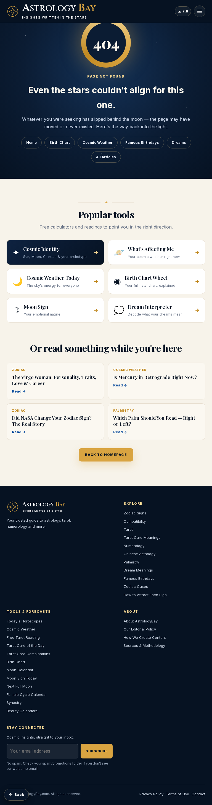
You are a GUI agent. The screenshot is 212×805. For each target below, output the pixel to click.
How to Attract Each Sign (145, 595)
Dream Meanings (138, 570)
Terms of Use (177, 794)
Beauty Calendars (22, 711)
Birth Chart (59, 142)
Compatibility (135, 521)
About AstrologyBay (141, 621)
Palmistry (131, 562)
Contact (198, 794)
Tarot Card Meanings (142, 537)
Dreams (179, 142)
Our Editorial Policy (140, 629)
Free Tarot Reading (23, 637)
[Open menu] (199, 11)
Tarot (128, 529)
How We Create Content (145, 637)
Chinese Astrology (139, 554)
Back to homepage (106, 455)
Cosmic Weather (98, 142)
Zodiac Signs (135, 513)
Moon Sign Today (22, 678)
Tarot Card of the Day (25, 645)
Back (16, 794)
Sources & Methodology (144, 645)
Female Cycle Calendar (27, 694)
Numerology (134, 545)
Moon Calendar (20, 670)
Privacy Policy (151, 794)
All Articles (106, 157)
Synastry (14, 702)
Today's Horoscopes (25, 621)
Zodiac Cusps (136, 586)
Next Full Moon (19, 686)
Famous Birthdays (142, 142)
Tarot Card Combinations (28, 654)
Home (31, 142)
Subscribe (97, 751)
